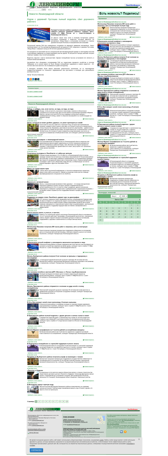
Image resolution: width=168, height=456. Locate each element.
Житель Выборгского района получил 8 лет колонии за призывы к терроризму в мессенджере (117, 58)
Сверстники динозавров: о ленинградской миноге (45, 139)
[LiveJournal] (38, 79)
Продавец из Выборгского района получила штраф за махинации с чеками (55, 357)
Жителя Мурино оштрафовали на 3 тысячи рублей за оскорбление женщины (55, 330)
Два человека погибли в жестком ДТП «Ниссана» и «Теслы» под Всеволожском (116, 75)
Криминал (103, 18)
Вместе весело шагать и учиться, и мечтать (43, 212)
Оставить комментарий (34, 91)
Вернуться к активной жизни (37, 182)
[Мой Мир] (33, 79)
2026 (121, 199)
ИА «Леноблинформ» (128, 420)
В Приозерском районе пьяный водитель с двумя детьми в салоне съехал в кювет (116, 125)
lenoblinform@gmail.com (73, 424)
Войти (50, 9)
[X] (36, 79)
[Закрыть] (139, 439)
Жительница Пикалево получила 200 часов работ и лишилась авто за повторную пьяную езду (116, 24)
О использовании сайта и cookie (37, 429)
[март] (98, 199)
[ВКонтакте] (28, 79)
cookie (102, 440)
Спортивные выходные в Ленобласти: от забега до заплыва (49, 153)
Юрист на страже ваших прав (38, 168)
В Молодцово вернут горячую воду (40, 384)
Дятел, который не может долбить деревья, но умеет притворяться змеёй (54, 123)
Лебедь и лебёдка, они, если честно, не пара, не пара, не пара (50, 109)
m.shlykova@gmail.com (38, 420)
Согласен (36, 450)
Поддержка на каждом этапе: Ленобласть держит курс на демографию (53, 197)
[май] (139, 199)
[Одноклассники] (31, 79)
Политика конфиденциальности (36, 430)
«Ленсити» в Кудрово (35, 370)
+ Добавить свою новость (104, 37)
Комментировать (136, 37)
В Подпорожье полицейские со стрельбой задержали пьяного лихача (53, 344)
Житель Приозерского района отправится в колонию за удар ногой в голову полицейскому (118, 91)
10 (67, 401)
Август (117, 199)
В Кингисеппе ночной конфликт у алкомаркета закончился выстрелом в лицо (114, 42)
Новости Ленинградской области (108, 22)
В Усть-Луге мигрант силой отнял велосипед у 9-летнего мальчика (51, 302)
